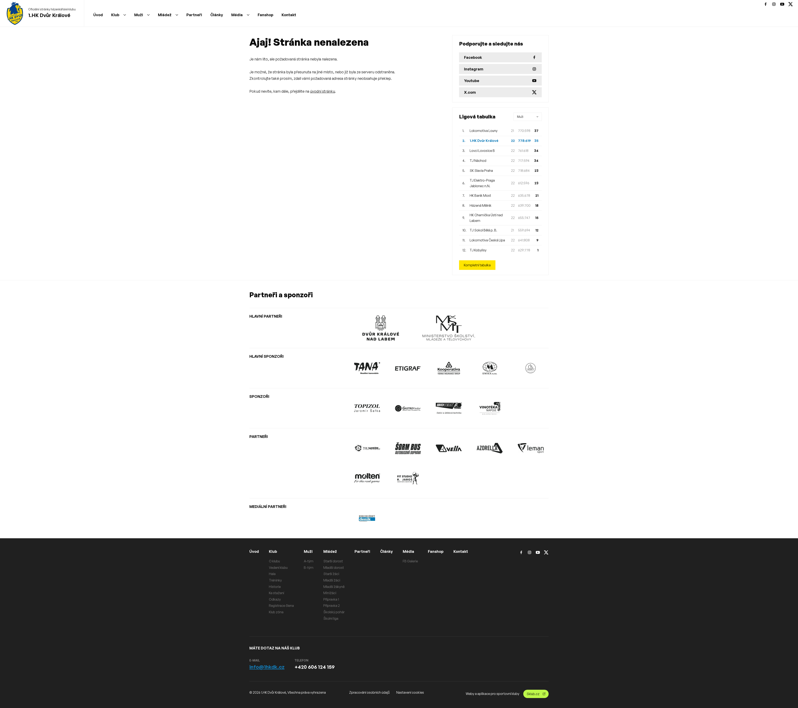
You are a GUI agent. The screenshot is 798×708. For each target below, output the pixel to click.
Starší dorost (333, 561)
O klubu (274, 561)
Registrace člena (281, 606)
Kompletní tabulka (477, 265)
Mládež (164, 14)
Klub (115, 14)
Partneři (194, 14)
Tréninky (275, 580)
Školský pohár (334, 612)
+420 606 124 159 (314, 667)
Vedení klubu (278, 567)
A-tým (308, 561)
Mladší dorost (333, 567)
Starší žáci (331, 574)
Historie (275, 587)
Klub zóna (276, 612)
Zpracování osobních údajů (369, 692)
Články (216, 14)
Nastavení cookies (410, 692)
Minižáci (329, 593)
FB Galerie (410, 561)
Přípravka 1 (331, 599)
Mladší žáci (331, 580)
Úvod (98, 14)
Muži (138, 14)
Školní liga (330, 618)
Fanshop (265, 14)
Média (237, 14)
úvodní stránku (322, 91)
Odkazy (275, 599)
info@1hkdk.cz (266, 667)
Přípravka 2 (331, 606)
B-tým (308, 567)
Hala (272, 574)
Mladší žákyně (334, 587)
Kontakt (289, 14)
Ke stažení (276, 593)
